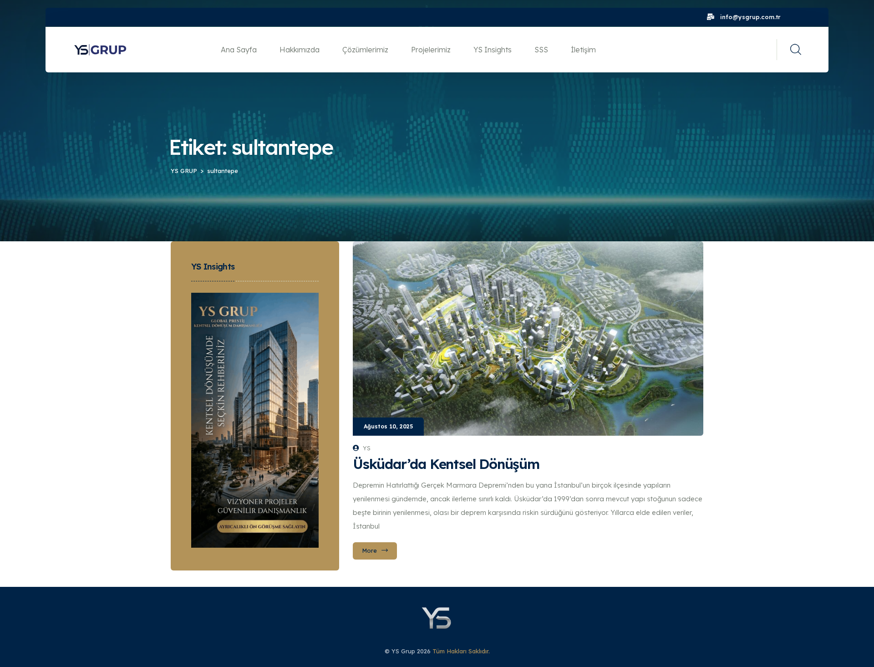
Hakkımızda (299, 49)
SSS (541, 49)
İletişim (583, 49)
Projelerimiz (431, 49)
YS (367, 448)
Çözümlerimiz (365, 49)
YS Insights (492, 49)
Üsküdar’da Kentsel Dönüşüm (446, 464)
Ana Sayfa (239, 49)
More (369, 550)
